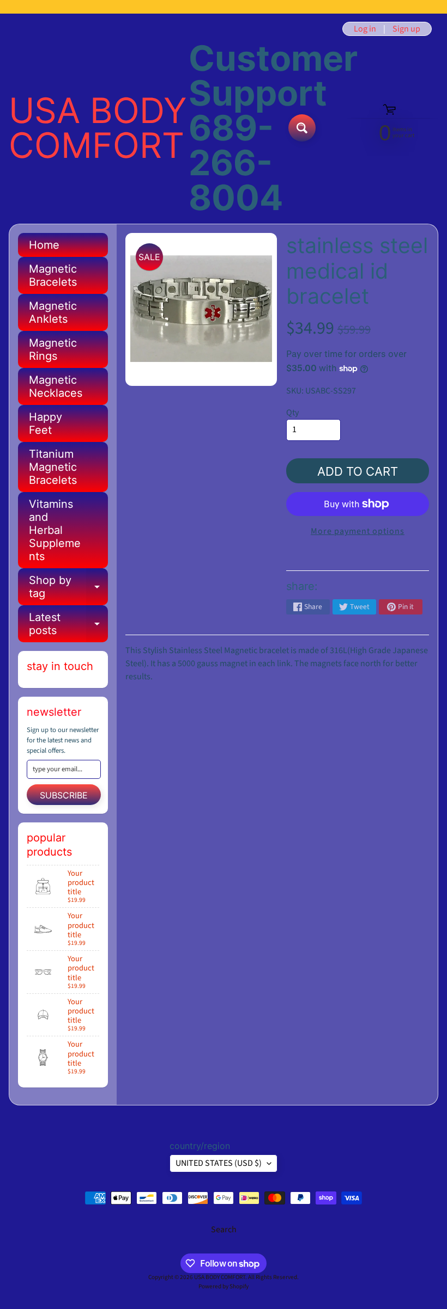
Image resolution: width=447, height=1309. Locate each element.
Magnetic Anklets (53, 312)
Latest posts (68, 624)
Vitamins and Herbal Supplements (55, 530)
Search (224, 1230)
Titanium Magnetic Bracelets (53, 467)
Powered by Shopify (223, 1286)
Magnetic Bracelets (53, 275)
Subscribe (64, 795)
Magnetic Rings (53, 349)
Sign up (406, 28)
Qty (292, 413)
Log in (365, 28)
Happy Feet (45, 423)
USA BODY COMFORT (98, 128)
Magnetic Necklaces (55, 386)
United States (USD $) (219, 1163)
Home (44, 244)
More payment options (357, 531)
